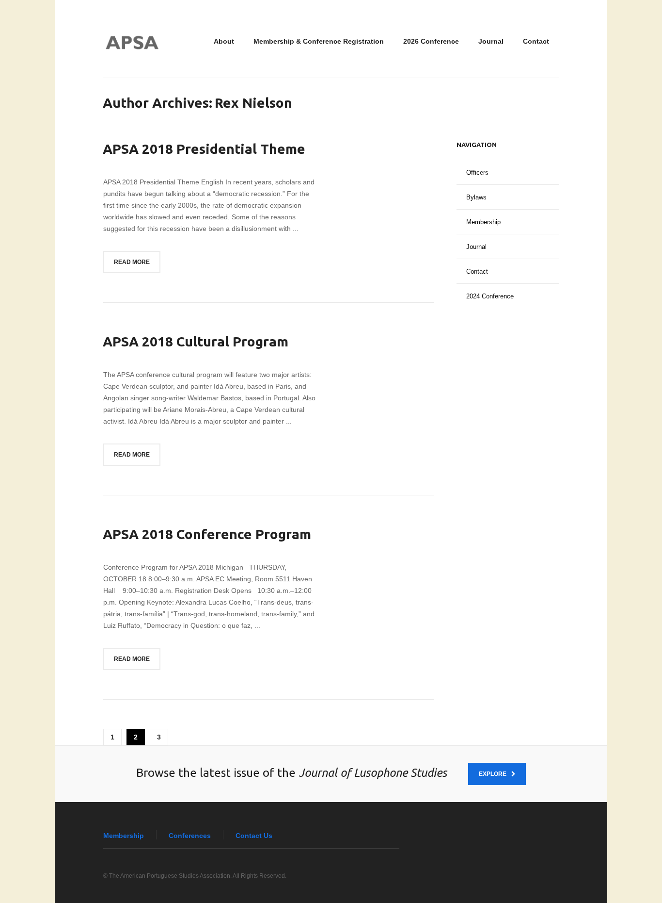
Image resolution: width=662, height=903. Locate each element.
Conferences (190, 835)
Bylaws (476, 197)
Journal (491, 41)
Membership (483, 222)
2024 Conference (490, 296)
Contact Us (254, 835)
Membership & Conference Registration (318, 41)
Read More (132, 262)
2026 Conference (431, 41)
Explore (492, 774)
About (224, 41)
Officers (477, 172)
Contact (536, 41)
